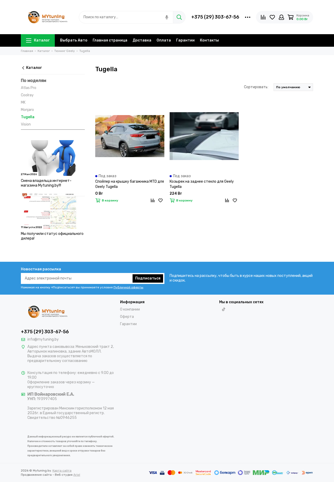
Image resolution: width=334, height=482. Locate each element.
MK (23, 102)
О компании (130, 309)
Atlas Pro (28, 88)
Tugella (27, 117)
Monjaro (27, 110)
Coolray (27, 95)
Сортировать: (256, 87)
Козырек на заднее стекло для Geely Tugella (202, 184)
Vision (26, 124)
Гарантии (185, 40)
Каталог (42, 40)
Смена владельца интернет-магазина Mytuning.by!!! (46, 183)
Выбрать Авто (73, 40)
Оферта (127, 316)
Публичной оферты (128, 287)
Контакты (209, 40)
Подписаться (147, 278)
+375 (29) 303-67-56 (215, 17)
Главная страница (110, 40)
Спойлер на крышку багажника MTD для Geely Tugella (129, 184)
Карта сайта (61, 470)
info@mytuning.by (43, 339)
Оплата (164, 40)
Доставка (142, 40)
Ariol (76, 475)
